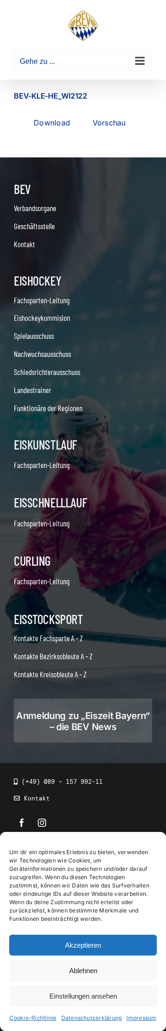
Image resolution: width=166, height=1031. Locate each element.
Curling (32, 561)
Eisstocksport (48, 619)
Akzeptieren (83, 945)
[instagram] (42, 823)
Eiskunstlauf (45, 444)
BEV (22, 189)
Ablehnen (83, 971)
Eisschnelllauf (50, 502)
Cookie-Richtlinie (32, 1017)
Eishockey (37, 280)
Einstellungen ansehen (83, 996)
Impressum (141, 1017)
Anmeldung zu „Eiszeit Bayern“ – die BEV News (83, 721)
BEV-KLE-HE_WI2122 (50, 95)
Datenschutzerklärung (91, 1017)
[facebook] (22, 823)
